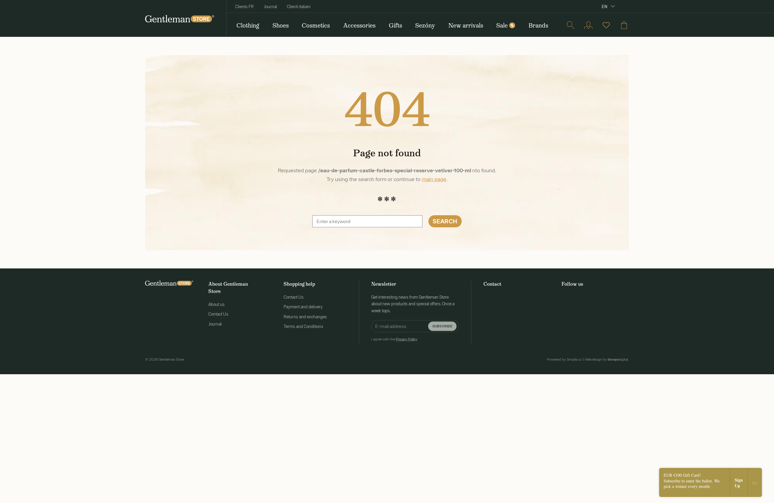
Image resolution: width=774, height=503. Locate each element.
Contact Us (218, 314)
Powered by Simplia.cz (564, 359)
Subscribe (442, 326)
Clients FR (244, 6)
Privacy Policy (406, 339)
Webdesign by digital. (607, 359)
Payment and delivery (303, 306)
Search (445, 221)
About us (216, 304)
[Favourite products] (606, 25)
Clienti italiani (299, 6)
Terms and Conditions (303, 326)
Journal (270, 6)
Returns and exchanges (305, 316)
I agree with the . (394, 339)
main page (434, 179)
